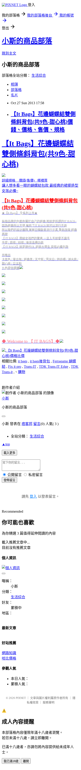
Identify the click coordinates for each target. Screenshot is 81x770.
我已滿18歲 (11, 761)
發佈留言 (9, 480)
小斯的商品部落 (27, 41)
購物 (21, 372)
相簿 (14, 84)
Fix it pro (14, 366)
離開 (26, 761)
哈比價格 (9, 658)
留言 (36, 424)
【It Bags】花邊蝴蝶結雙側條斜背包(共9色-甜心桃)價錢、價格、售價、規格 (43, 122)
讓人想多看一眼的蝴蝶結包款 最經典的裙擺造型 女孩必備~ (40, 242)
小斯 (5, 398)
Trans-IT (30, 366)
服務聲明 (48, 702)
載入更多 (9, 453)
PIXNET (21, 698)
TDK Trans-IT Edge (53, 366)
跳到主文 (9, 53)
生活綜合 (39, 75)
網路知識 (9, 653)
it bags (22, 361)
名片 (14, 95)
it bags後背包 (40, 361)
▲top (6, 444)
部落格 (16, 90)
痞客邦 (27, 424)
